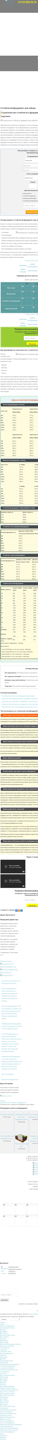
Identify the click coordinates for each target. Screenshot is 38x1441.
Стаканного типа (5, 1351)
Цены (2, 1434)
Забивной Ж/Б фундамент (8, 1410)
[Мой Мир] (21, 910)
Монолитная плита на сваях (9, 1430)
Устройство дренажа (29, 196)
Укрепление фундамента (8, 1413)
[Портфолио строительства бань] (9, 1209)
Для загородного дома (7, 1328)
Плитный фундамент (6, 1426)
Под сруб (3, 1339)
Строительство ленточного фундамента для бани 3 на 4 (19, 707)
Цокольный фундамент (7, 1432)
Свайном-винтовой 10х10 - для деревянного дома (21, 1117)
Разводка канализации (29, 198)
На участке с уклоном (7, 1392)
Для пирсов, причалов (7, 1395)
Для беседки (4, 1342)
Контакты (3, 1439)
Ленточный (23, 265)
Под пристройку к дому (7, 1388)
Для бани (3, 1329)
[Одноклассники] (19, 910)
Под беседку (4, 1397)
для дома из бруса (13, 1061)
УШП (19, 1006)
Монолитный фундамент (9, 1006)
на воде (11, 1059)
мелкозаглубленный (8, 991)
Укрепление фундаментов (10, 1079)
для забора (10, 1051)
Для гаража (3, 1333)
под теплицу (11, 1049)
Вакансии (3, 1437)
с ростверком (6, 1008)
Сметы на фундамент (7, 1421)
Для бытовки (4, 1402)
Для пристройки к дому (7, 1335)
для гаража (11, 996)
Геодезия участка (6, 961)
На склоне (3, 1373)
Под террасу (4, 1408)
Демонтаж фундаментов (8, 967)
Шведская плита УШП (7, 1346)
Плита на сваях (32, 270)
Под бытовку (4, 1377)
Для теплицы (4, 1340)
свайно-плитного (12, 1029)
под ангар (14, 1011)
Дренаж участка (5, 972)
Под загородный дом (6, 1353)
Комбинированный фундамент (11, 1024)
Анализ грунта (27, 193)
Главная (2, 1322)
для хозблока (12, 1069)
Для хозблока (4, 1337)
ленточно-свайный (8, 1026)
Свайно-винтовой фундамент (11, 1056)
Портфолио (3, 1435)
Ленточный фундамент (9, 988)
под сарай (11, 1016)
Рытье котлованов (7, 1074)
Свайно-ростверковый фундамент (11, 1424)
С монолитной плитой (7, 1368)
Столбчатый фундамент (9, 1034)
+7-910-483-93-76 (27, 2)
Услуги (2, 1324)
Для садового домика (7, 1386)
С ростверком (4, 1348)
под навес (11, 993)
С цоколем (3, 1350)
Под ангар (3, 1355)
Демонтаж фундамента (7, 1417)
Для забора (3, 1331)
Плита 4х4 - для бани (6, 1114)
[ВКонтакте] (16, 910)
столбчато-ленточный (9, 1044)
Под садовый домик (6, 1361)
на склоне (10, 1046)
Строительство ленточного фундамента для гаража (18, 696)
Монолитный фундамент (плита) (10, 1344)
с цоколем (15, 1008)
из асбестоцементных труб (9, 1370)
